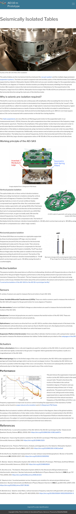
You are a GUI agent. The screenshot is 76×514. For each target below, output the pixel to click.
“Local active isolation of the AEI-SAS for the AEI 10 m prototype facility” (25, 282)
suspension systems (7, 79)
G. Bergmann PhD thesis (49, 405)
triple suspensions (9, 119)
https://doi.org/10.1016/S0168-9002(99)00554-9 (56, 493)
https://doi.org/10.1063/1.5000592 (37, 456)
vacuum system (46, 77)
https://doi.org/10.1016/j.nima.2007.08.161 (14, 485)
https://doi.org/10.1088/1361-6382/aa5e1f (48, 448)
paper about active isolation (26, 405)
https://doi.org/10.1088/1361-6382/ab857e (46, 432)
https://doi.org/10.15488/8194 (39, 464)
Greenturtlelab (62, 512)
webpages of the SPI (69, 336)
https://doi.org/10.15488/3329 (34, 440)
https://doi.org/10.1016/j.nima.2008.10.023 (26, 475)
